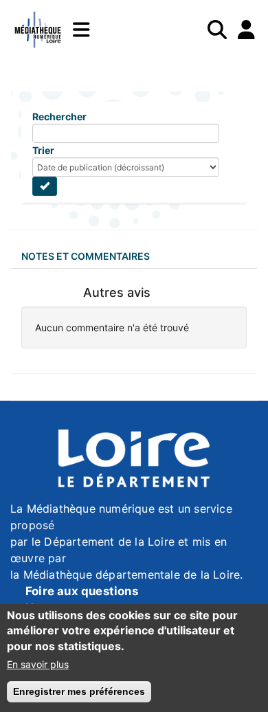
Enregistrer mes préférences (79, 691)
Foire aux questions (81, 591)
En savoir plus (38, 664)
